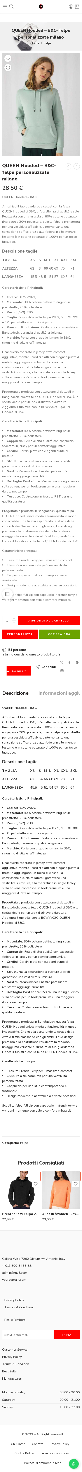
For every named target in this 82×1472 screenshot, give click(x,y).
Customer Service (15, 1349)
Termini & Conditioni (18, 1307)
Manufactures (12, 1378)
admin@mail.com (14, 1272)
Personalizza (20, 634)
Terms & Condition (15, 1364)
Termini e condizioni (54, 1453)
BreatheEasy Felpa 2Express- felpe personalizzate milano (21, 1214)
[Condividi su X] (61, 662)
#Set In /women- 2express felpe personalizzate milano (61, 1214)
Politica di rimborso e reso (42, 1463)
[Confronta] (7, 67)
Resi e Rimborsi (15, 1319)
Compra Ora (59, 634)
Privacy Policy (14, 1300)
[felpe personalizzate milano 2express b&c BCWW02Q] (41, 104)
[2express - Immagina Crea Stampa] (41, 6)
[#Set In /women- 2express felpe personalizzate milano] (76, 166)
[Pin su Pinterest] (77, 662)
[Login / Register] (71, 6)
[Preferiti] (7, 58)
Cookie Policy (24, 1453)
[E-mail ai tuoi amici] (62, 670)
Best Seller (10, 1371)
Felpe (48, 43)
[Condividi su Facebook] (69, 662)
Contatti (37, 1444)
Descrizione (15, 693)
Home (35, 43)
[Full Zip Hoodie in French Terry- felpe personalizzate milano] (68, 166)
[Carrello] (77, 6)
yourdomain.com (14, 1279)
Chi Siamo (18, 1444)
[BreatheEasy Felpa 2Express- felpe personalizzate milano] (21, 1190)
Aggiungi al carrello (48, 620)
